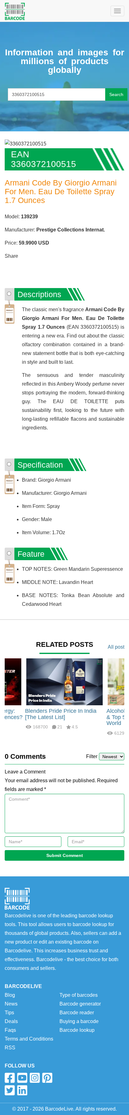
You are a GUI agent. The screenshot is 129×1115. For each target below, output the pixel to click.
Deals (11, 1021)
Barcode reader (76, 1012)
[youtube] (22, 1078)
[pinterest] (47, 1078)
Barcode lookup (77, 1030)
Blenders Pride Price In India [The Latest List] (60, 714)
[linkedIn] (22, 1090)
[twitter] (10, 1090)
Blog (10, 995)
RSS (10, 1047)
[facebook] (10, 1078)
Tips (9, 1012)
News (11, 1003)
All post (116, 647)
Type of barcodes (78, 995)
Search (116, 94)
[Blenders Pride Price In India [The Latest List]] (64, 681)
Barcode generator (80, 1003)
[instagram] (35, 1078)
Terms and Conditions (29, 1039)
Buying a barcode (79, 1021)
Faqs (10, 1030)
